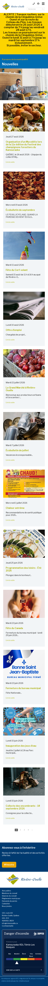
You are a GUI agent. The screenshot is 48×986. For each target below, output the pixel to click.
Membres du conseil (9, 893)
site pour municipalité (37, 978)
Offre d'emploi (14, 330)
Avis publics (6, 891)
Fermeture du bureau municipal (23, 688)
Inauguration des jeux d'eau (21, 745)
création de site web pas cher (9, 981)
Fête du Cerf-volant (17, 270)
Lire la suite (10, 162)
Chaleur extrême (15, 508)
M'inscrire (9, 864)
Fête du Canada (14, 628)
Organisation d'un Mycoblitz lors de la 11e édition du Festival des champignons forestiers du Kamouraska (24, 145)
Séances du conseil (9, 896)
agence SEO (14, 978)
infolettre (21, 981)
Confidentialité (7, 926)
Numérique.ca (5, 978)
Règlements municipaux (11, 898)
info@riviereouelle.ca (10, 923)
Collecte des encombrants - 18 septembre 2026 (23, 807)
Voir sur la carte (13, 970)
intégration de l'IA (24, 978)
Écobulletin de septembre (20, 210)
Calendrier (6, 904)
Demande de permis (9, 901)
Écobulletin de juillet (17, 450)
